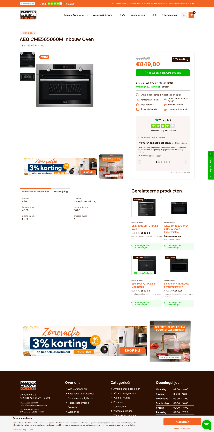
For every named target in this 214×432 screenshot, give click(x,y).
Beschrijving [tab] (61, 191)
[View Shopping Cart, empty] (191, 15)
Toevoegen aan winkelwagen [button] (142, 246)
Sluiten (30, 430)
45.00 (25, 210)
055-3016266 (32, 403)
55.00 (25, 219)
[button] (86, 15)
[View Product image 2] (27, 77)
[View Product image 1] (27, 59)
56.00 (77, 210)
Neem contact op (210, 167)
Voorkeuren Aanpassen (182, 428)
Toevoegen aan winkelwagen (165, 72)
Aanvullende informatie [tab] (35, 191)
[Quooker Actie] (111, 166)
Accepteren (182, 421)
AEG (24, 201)
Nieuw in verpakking (85, 201)
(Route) (46, 397)
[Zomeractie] (60, 166)
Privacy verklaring (19, 430)
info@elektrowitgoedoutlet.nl (36, 405)
